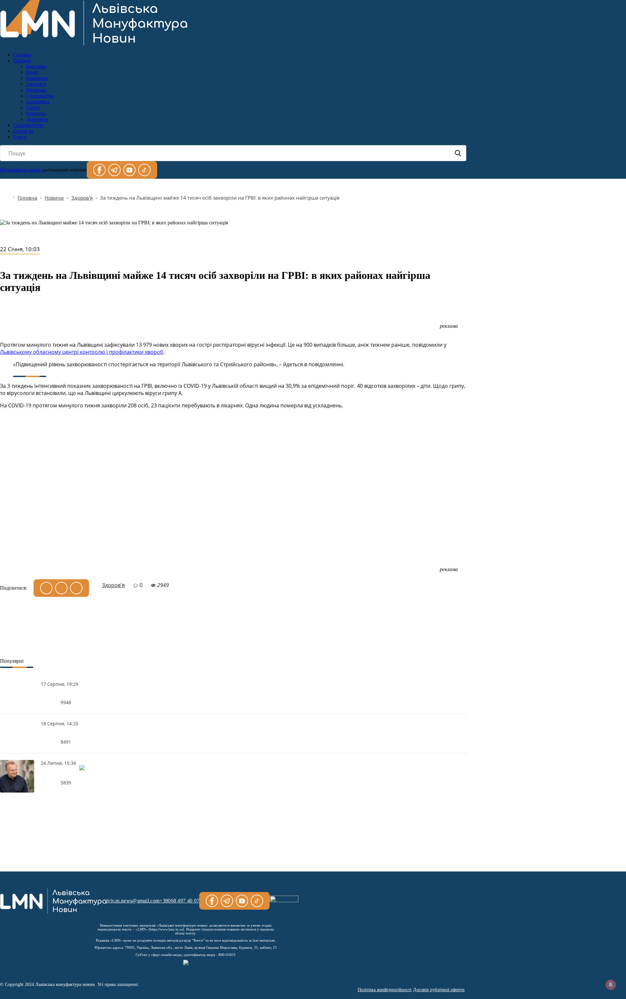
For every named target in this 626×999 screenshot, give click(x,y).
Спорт (33, 107)
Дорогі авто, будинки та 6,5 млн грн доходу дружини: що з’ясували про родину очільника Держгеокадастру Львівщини (59, 733)
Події (32, 72)
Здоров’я (36, 84)
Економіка (37, 101)
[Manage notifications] (610, 984)
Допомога (37, 119)
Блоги (19, 137)
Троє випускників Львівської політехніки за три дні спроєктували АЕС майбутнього (59, 694)
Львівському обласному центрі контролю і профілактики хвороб (81, 352)
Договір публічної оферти (439, 989)
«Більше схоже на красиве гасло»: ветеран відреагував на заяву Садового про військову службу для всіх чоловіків (61, 774)
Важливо (36, 66)
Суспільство (39, 95)
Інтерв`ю (23, 131)
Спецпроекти (28, 125)
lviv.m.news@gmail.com (132, 900)
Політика (36, 90)
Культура (36, 113)
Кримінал (37, 78)
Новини (22, 60)
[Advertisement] (233, 497)
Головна (22, 54)
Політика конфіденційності (384, 989)
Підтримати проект (21, 170)
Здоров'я (82, 197)
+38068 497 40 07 (179, 900)
